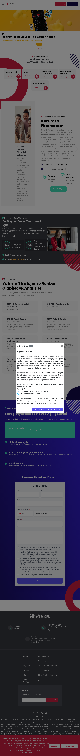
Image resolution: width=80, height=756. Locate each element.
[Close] (62, 346)
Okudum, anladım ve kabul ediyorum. (47, 409)
